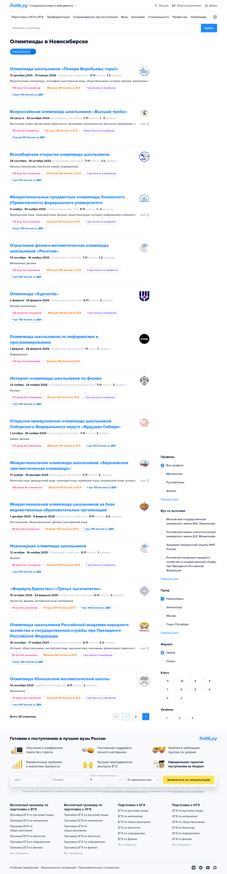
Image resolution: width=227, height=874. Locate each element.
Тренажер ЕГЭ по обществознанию (21, 828)
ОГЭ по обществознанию (188, 822)
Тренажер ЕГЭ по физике (26, 847)
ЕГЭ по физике (127, 839)
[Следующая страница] (145, 716)
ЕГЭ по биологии (129, 827)
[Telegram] (201, 867)
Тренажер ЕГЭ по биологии (28, 836)
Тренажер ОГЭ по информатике (84, 842)
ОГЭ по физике (182, 839)
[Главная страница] (19, 6)
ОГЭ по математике (184, 816)
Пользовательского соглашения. (188, 791)
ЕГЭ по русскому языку (133, 810)
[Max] (215, 867)
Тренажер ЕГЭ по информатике (30, 842)
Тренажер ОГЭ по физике (80, 847)
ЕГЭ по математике (130, 816)
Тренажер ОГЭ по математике (83, 820)
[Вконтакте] (194, 867)
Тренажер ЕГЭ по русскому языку (32, 815)
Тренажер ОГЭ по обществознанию (75, 828)
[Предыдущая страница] (116, 716)
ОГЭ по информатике (186, 833)
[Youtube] (208, 867)
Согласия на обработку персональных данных (125, 791)
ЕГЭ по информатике (131, 833)
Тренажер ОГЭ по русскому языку (86, 815)
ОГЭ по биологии (183, 827)
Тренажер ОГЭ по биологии (82, 836)
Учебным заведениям (24, 867)
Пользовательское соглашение (99, 867)
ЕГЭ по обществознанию (134, 822)
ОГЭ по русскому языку (187, 810)
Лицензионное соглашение (58, 867)
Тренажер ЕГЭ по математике (29, 820)
